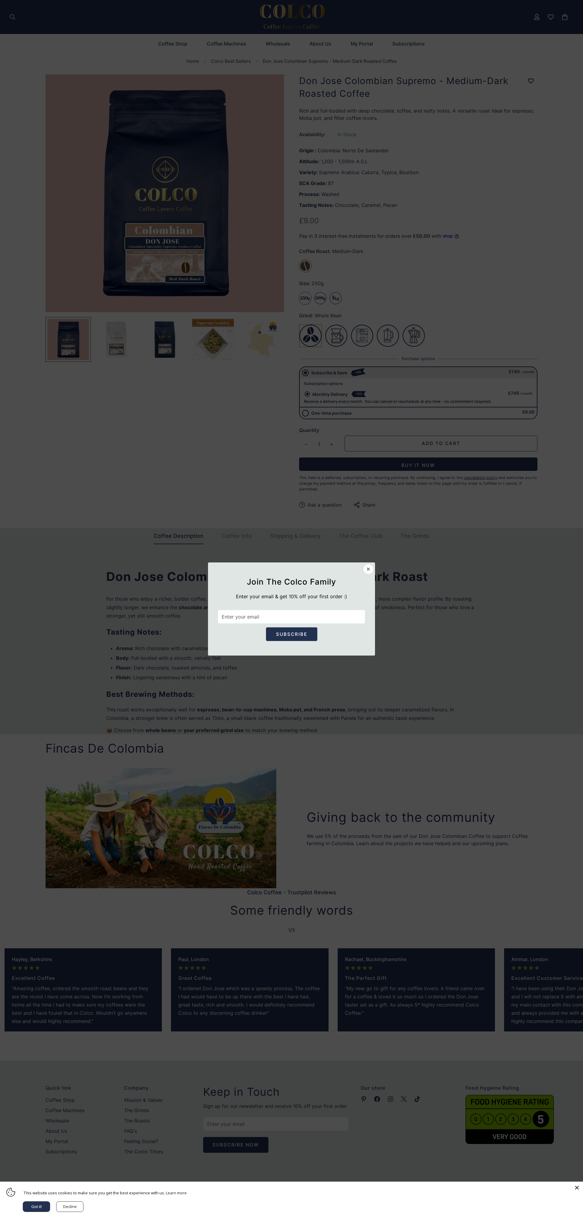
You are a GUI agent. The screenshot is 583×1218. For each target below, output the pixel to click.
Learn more (176, 1193)
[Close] (577, 1188)
